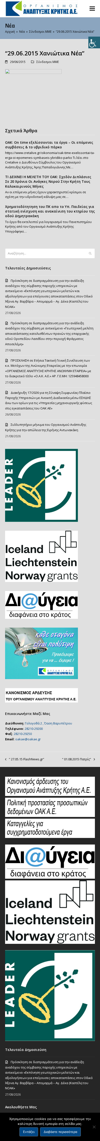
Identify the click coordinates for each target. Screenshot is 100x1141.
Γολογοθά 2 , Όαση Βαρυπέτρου (48, 723)
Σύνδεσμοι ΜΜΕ (47, 62)
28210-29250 (23, 734)
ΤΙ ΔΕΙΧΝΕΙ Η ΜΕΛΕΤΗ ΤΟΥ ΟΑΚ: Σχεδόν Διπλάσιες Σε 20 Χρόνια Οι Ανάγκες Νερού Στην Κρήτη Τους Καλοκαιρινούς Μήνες (48, 181)
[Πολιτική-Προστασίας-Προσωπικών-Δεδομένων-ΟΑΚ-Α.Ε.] (50, 816)
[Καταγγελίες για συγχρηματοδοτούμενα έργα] (50, 837)
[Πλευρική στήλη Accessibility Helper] (94, 42)
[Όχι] (94, 1126)
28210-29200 (34, 728)
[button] (92, 8)
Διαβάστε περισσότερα (60, 1132)
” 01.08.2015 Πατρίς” (76, 759)
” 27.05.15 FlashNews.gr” (24, 759)
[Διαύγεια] (50, 877)
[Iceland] (50, 942)
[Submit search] (90, 253)
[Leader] (50, 1040)
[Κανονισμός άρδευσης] (50, 795)
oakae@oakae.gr (28, 739)
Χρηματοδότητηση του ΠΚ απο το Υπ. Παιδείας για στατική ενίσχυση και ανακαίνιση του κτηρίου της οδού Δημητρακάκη (50, 211)
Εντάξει (28, 1132)
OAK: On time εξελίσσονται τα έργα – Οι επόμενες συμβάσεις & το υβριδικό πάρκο (49, 144)
